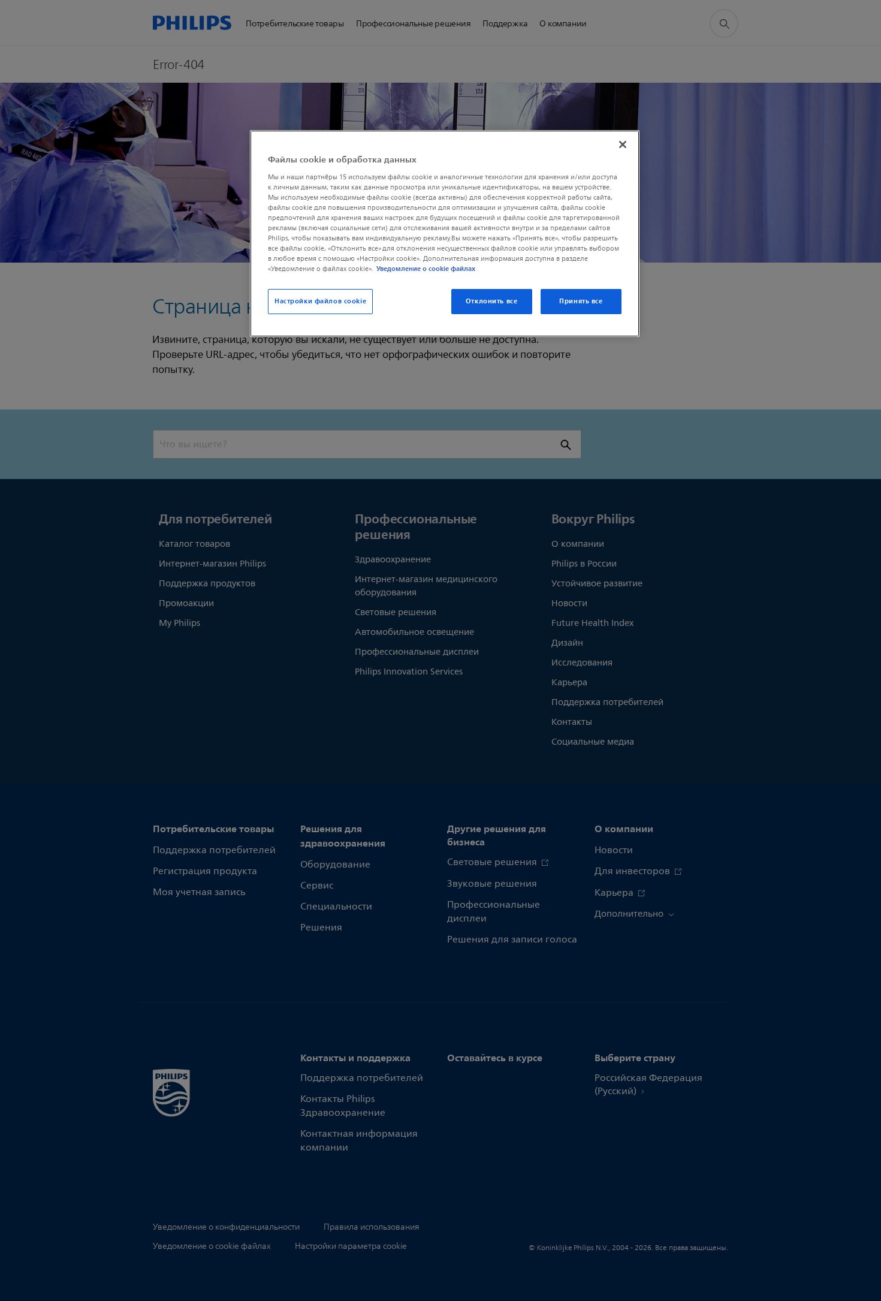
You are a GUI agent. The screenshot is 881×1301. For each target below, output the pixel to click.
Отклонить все (491, 301)
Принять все (580, 301)
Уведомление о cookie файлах (425, 269)
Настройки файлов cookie (320, 301)
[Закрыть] (623, 144)
